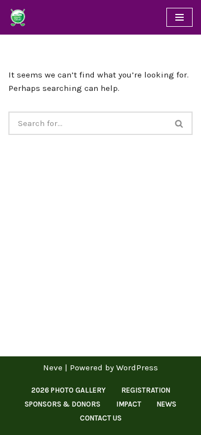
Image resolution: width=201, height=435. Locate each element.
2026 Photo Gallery (68, 390)
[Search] (179, 123)
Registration (145, 390)
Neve (53, 367)
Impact (128, 404)
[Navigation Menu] (179, 17)
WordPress (137, 367)
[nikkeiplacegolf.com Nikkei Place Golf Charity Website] (17, 17)
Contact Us (101, 418)
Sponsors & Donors (62, 404)
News (166, 404)
